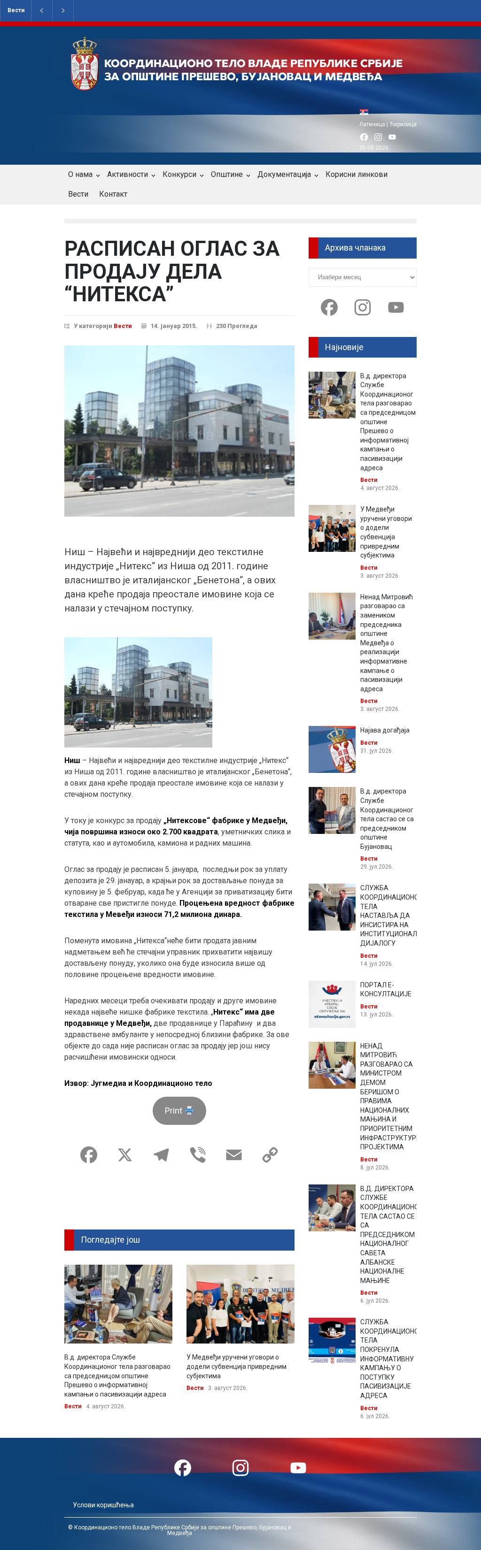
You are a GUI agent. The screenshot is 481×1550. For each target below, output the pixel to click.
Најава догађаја (385, 730)
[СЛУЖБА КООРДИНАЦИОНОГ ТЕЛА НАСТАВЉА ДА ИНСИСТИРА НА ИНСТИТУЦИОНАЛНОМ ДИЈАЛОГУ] (332, 907)
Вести (16, 10)
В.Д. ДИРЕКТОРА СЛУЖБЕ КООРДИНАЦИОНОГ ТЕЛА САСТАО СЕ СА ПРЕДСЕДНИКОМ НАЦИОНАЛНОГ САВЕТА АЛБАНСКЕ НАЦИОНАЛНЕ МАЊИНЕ (391, 1234)
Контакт (113, 194)
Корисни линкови (357, 174)
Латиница (372, 124)
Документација (284, 174)
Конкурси (179, 174)
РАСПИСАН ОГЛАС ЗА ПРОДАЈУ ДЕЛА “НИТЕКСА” (171, 271)
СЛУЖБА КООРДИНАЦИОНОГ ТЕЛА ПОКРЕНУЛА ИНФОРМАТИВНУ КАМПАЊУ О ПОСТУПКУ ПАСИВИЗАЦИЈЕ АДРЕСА (391, 1358)
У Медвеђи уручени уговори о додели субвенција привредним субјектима (236, 1366)
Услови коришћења (103, 1505)
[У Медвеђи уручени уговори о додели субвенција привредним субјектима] (240, 1304)
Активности (127, 174)
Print (174, 1110)
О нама (80, 174)
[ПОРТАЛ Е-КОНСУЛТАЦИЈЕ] (332, 1004)
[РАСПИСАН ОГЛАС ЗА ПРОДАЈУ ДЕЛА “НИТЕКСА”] (179, 431)
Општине (227, 174)
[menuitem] (366, 112)
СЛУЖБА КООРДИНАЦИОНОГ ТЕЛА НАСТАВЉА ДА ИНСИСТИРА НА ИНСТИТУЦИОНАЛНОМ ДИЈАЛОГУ (396, 915)
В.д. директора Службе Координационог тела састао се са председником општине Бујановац (387, 818)
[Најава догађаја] (332, 749)
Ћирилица (403, 124)
